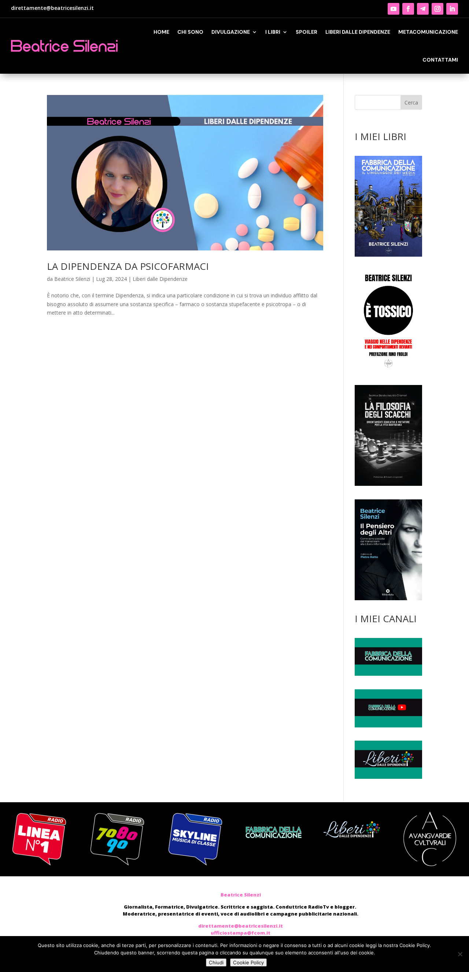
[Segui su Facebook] (408, 9)
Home (161, 32)
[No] (460, 954)
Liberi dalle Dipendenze (160, 278)
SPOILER (306, 32)
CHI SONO (190, 32)
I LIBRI (272, 32)
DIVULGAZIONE (230, 32)
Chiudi (216, 962)
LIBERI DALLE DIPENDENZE (357, 32)
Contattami (440, 59)
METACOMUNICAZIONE (428, 32)
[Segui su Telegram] (423, 9)
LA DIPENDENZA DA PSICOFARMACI (128, 266)
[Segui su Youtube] (393, 9)
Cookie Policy (248, 962)
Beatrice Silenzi (72, 278)
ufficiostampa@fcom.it (240, 932)
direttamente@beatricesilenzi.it (52, 7)
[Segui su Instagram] (437, 9)
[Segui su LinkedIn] (452, 9)
